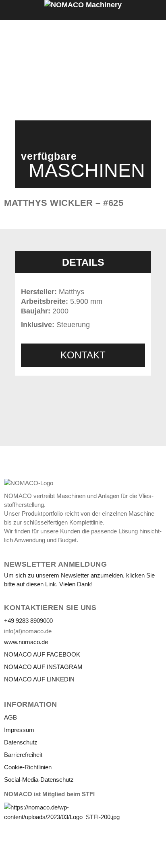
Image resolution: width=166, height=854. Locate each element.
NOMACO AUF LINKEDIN (39, 679)
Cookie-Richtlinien (28, 767)
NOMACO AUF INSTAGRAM (43, 666)
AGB (10, 717)
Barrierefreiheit (23, 754)
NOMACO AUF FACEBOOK (42, 654)
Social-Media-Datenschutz (39, 779)
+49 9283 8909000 (28, 620)
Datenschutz (20, 742)
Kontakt (83, 355)
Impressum (19, 729)
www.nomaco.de (26, 641)
